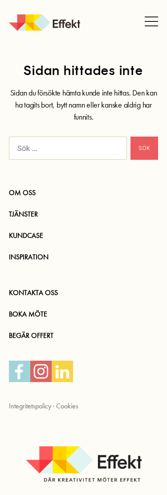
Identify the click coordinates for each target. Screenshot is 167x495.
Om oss (22, 192)
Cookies (67, 406)
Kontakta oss (33, 292)
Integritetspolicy (30, 406)
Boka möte (28, 314)
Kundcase (26, 235)
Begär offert (31, 335)
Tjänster (23, 214)
